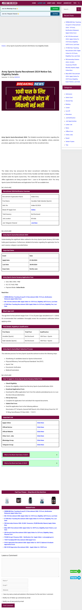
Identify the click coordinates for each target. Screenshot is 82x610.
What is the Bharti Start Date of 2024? (16, 455)
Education (69, 114)
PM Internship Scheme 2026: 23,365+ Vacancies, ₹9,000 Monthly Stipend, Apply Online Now (72, 65)
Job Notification (70, 118)
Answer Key (67, 3)
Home (34, 3)
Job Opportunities (71, 121)
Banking (68, 104)
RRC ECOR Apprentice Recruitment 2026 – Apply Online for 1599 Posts (25, 547)
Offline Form (69, 131)
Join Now (55, 8)
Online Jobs (69, 134)
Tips (74, 3)
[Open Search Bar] (78, 3)
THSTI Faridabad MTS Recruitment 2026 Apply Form (20, 540)
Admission (69, 94)
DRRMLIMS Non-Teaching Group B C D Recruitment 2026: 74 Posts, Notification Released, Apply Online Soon (73, 27)
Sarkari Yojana (70, 141)
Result (59, 3)
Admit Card (51, 3)
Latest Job (41, 3)
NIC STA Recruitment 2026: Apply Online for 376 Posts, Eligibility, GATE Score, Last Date (30, 301)
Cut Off (68, 111)
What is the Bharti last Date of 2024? (15, 463)
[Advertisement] (30, 31)
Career (68, 107)
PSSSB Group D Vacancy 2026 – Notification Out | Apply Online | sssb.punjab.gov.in (29, 537)
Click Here (40, 423)
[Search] (78, 9)
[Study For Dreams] (10, 3)
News (67, 128)
